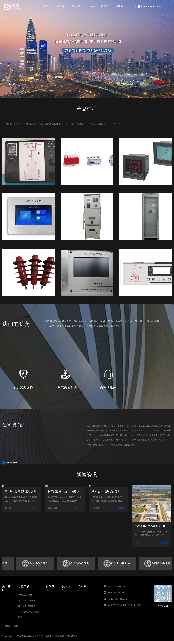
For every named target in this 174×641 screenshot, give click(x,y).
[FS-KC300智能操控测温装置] (28, 161)
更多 (20, 617)
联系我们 (120, 6)
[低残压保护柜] (87, 217)
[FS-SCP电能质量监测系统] (145, 217)
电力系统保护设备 (34, 124)
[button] (10, 84)
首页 (46, 6)
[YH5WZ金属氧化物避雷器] (28, 272)
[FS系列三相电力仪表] (145, 161)
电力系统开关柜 (13, 124)
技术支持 (105, 6)
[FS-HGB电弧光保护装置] (87, 272)
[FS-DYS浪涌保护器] (87, 161)
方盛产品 (76, 6)
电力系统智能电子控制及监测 (60, 124)
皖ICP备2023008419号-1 (67, 636)
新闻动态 (90, 6)
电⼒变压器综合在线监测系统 (102, 124)
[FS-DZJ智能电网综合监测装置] (145, 272)
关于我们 (61, 6)
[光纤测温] (28, 217)
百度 (16, 626)
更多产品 (118, 124)
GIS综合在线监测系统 (77, 124)
